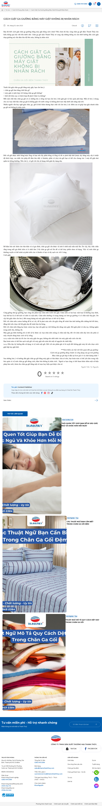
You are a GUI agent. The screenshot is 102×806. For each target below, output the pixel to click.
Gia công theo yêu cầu (75, 764)
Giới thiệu (71, 760)
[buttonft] (96, 724)
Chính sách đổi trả (76, 804)
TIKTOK (73, 749)
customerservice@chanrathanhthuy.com (45, 774)
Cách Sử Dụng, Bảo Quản (20, 10)
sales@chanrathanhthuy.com (44, 768)
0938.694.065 (6, 790)
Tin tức (7, 10)
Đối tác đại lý (96, 768)
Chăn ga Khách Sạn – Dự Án (76, 772)
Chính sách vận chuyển (61, 804)
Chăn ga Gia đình (73, 768)
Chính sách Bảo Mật (90, 804)
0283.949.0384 (82, 4)
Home (2, 10)
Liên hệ (70, 781)
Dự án (94, 760)
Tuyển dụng (96, 764)
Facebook (92, 748)
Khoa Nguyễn (38, 785)
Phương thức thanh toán (44, 804)
